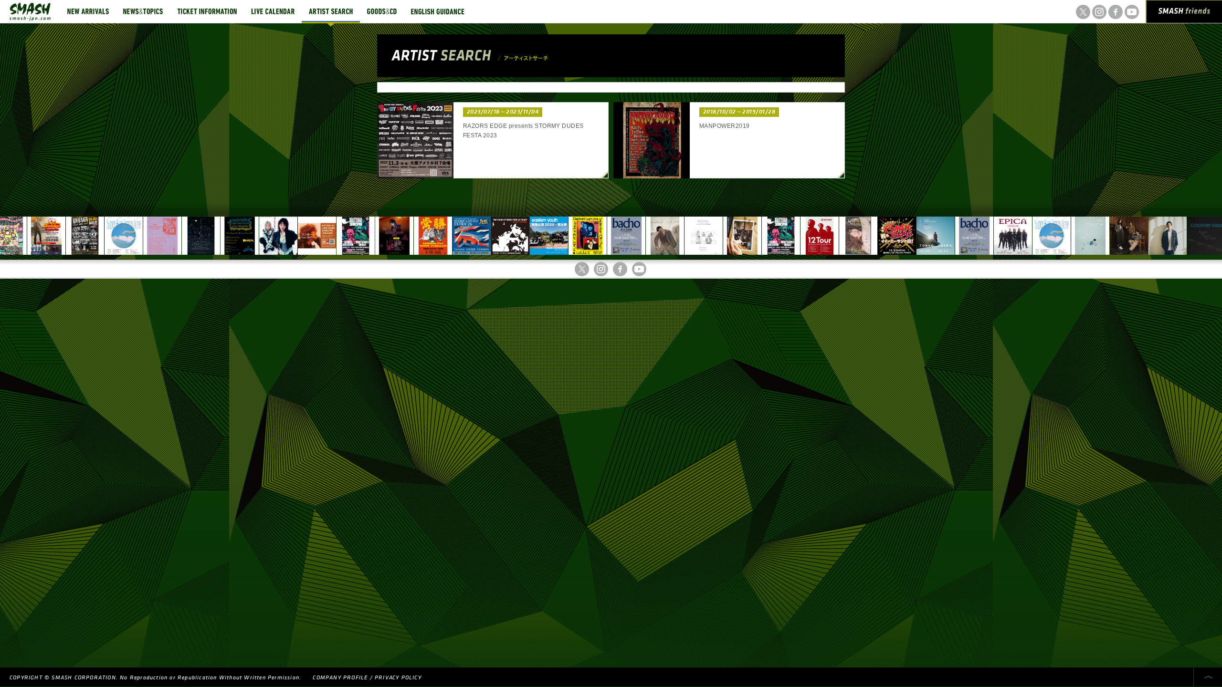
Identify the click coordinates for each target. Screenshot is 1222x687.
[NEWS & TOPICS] (143, 11)
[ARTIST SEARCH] (331, 11)
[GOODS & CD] (382, 11)
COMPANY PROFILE (340, 677)
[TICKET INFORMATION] (207, 11)
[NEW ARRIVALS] (88, 11)
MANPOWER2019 (724, 126)
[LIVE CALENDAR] (273, 11)
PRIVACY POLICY (398, 677)
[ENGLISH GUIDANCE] (438, 11)
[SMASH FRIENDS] (1184, 13)
